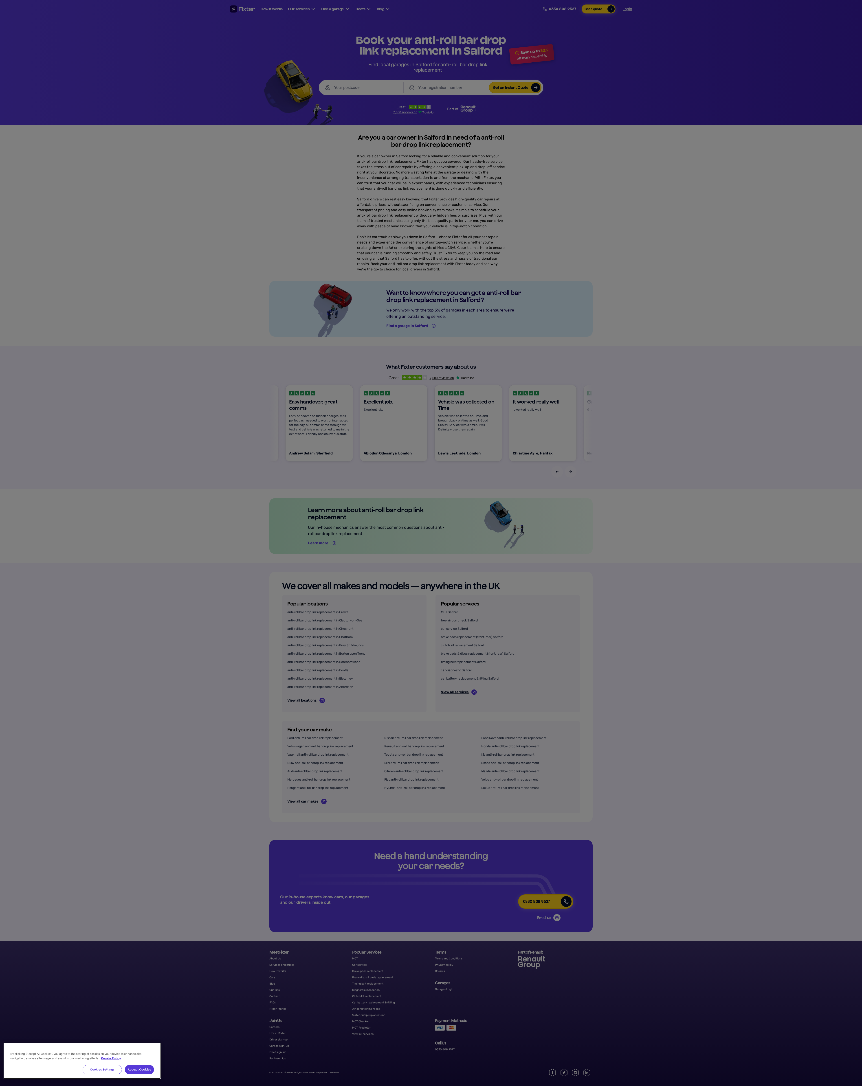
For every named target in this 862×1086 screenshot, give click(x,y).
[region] (82, 1061)
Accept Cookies (139, 1069)
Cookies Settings (102, 1069)
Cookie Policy (111, 1058)
